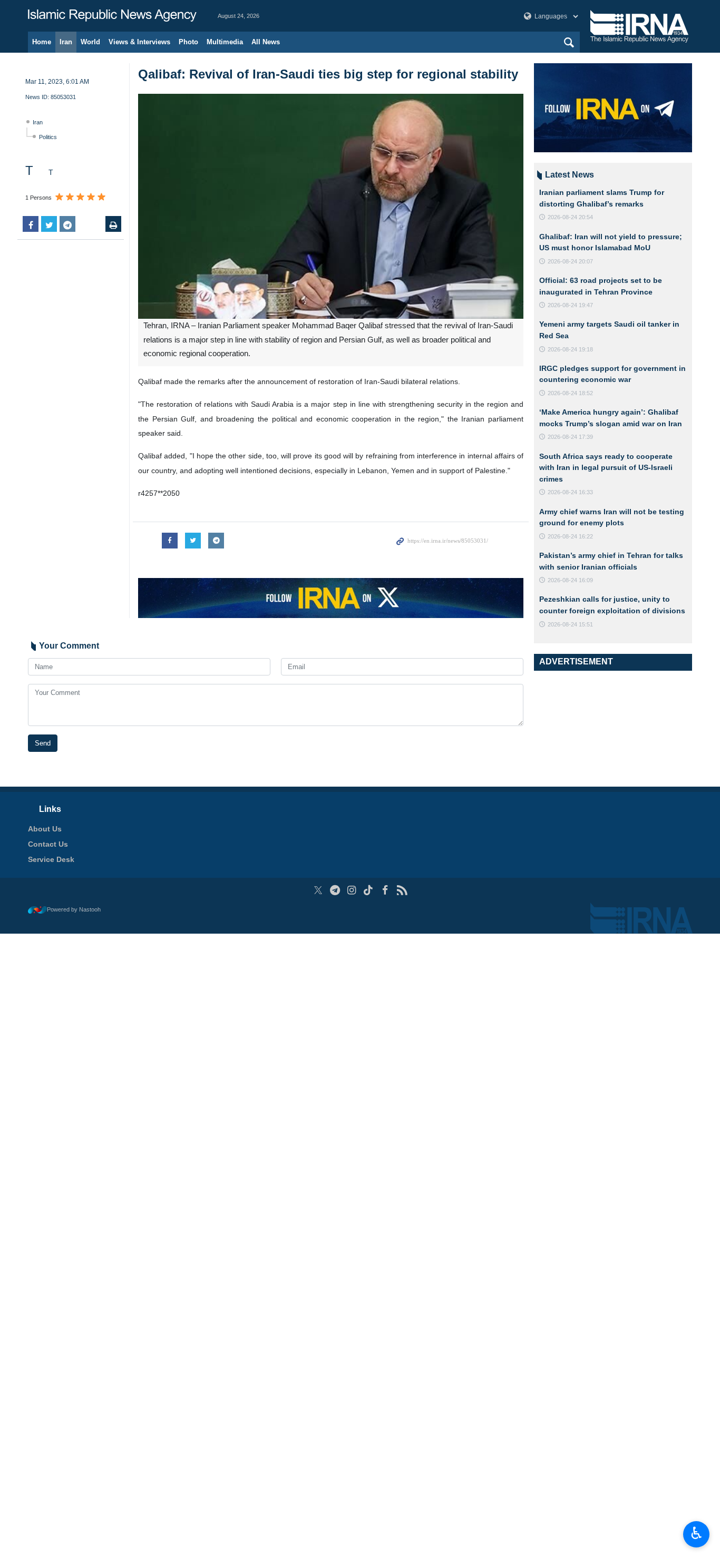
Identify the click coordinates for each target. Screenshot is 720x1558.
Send (43, 743)
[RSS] (402, 890)
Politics (48, 137)
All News (265, 42)
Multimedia (225, 42)
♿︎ (696, 1533)
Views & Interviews (139, 42)
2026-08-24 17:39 (570, 437)
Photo (188, 42)
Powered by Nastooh (74, 909)
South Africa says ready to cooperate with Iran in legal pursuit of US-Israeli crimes (606, 467)
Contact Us (48, 844)
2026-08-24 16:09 (570, 580)
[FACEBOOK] (385, 890)
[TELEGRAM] (335, 890)
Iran (66, 42)
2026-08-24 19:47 (570, 305)
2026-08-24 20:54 (570, 217)
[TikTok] (369, 890)
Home (41, 42)
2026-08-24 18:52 (570, 393)
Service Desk (51, 859)
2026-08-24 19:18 (570, 349)
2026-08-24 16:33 (570, 492)
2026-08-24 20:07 (570, 261)
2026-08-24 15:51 (570, 624)
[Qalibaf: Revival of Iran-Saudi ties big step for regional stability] (330, 206)
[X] (318, 890)
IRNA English (112, 15)
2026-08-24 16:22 (570, 536)
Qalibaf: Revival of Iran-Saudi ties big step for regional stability (328, 74)
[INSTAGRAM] (352, 890)
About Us (45, 829)
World (90, 42)
